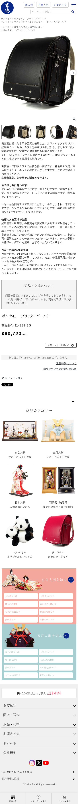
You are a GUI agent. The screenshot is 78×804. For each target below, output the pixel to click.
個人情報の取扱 (10, 778)
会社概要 (9, 752)
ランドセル (6, 18)
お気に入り (60, 5)
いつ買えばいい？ (48, 667)
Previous (5, 72)
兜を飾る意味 (11, 659)
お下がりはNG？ (12, 611)
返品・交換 (11, 724)
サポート (9, 743)
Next (73, 72)
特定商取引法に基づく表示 (16, 772)
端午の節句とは (12, 652)
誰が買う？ (10, 619)
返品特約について (66, 363)
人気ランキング (47, 596)
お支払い (9, 705)
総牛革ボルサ (36, 26)
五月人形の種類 (47, 659)
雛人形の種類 (11, 603)
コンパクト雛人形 (48, 603)
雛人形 (29, 5)
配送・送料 (11, 714)
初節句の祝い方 (47, 675)
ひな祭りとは (11, 596)
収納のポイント (47, 619)
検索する (73, 11)
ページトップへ (73, 402)
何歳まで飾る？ (47, 611)
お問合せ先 (11, 733)
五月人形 (43, 5)
